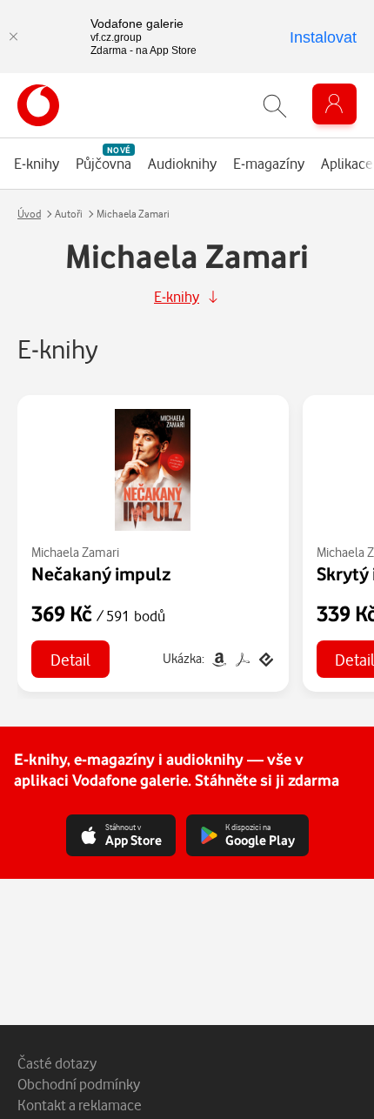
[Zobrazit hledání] (275, 105)
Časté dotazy (57, 1063)
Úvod (29, 213)
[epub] (264, 658)
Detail (70, 659)
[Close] (13, 36)
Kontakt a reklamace (79, 1105)
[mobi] (219, 658)
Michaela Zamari (75, 552)
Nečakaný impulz (101, 573)
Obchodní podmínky (78, 1084)
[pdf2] (242, 658)
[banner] (38, 105)
